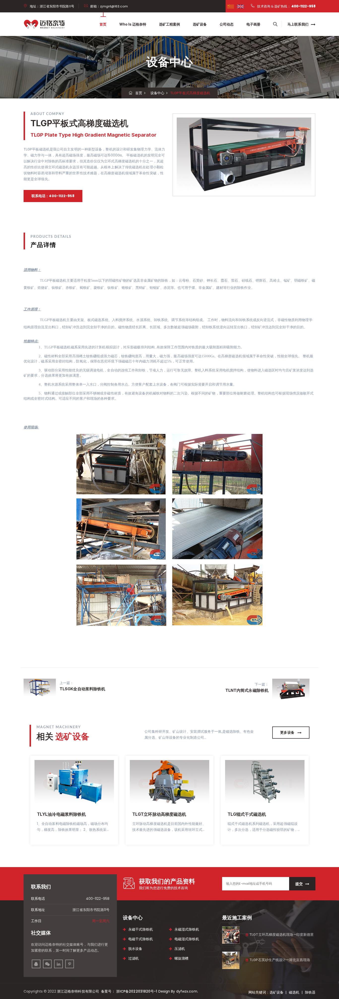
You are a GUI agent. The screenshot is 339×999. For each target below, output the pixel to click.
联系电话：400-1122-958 (53, 195)
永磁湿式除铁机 (186, 929)
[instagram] (47, 964)
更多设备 (287, 732)
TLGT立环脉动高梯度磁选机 (159, 814)
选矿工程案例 (169, 24)
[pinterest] (69, 964)
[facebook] (231, 6)
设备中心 (156, 93)
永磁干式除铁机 (140, 929)
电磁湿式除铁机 (186, 939)
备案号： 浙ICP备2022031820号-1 (128, 991)
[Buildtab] (45, 24)
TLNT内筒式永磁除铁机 (247, 690)
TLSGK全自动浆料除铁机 (82, 688)
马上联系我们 (298, 24)
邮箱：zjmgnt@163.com (109, 6)
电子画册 (253, 24)
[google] (240, 6)
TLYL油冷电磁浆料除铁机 (61, 814)
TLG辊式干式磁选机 (247, 814)
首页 (103, 24)
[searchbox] (275, 24)
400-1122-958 (303, 6)
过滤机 (133, 958)
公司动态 (227, 24)
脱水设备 (135, 948)
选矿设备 (200, 24)
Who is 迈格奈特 (132, 24)
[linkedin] (58, 964)
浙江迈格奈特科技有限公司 (78, 991)
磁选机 (294, 992)
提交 (299, 883)
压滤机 (179, 948)
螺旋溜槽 (181, 958)
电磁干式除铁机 (140, 939)
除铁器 (310, 992)
